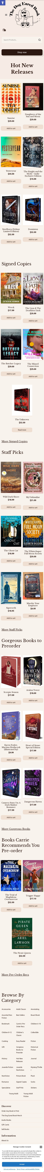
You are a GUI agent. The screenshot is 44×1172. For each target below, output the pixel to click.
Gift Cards (5, 1125)
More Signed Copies (15, 441)
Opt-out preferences (10, 1169)
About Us (5, 1140)
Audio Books (6, 1120)
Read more (22, 430)
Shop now (22, 52)
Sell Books (5, 1129)
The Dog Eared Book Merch (12, 1115)
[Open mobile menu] (6, 15)
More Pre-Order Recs (15, 974)
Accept (22, 1164)
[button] (2, 2)
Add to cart (11, 128)
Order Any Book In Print (10, 1111)
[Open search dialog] (39, 40)
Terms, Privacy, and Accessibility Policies (28, 1169)
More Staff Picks (12, 629)
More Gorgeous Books (16, 828)
